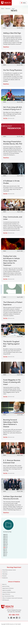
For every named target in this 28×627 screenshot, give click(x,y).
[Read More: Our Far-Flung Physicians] (13, 57)
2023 (4, 539)
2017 (4, 549)
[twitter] (8, 618)
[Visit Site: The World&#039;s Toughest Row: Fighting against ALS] (13, 329)
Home (2, 8)
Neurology (8, 8)
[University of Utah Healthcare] (14, 606)
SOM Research (5, 600)
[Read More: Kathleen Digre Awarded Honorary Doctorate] (13, 484)
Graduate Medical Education (8, 592)
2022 (4, 541)
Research (4, 575)
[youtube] (14, 618)
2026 (4, 534)
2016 (4, 550)
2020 (4, 544)
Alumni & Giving (5, 586)
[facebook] (11, 618)
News (13, 8)
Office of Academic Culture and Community (12, 598)
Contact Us (4, 572)
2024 (4, 537)
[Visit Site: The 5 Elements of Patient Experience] (13, 290)
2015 (4, 552)
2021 (4, 542)
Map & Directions (6, 594)
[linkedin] (17, 618)
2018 (4, 547)
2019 (4, 545)
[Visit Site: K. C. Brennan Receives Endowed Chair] (13, 448)
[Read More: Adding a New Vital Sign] (13, 20)
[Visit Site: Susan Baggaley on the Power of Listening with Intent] (13, 367)
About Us (4, 584)
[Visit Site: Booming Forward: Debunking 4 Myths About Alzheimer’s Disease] (13, 407)
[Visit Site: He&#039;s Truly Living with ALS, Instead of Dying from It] (13, 94)
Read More (6, 47)
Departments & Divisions (8, 588)
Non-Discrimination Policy (8, 596)
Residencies (5, 577)
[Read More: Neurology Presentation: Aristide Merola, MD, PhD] (13, 129)
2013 (4, 555)
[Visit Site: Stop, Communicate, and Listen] (13, 204)
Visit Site (5, 118)
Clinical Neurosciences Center (9, 570)
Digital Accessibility (6, 590)
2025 (4, 536)
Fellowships (4, 573)
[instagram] (19, 618)
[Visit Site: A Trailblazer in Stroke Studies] (13, 168)
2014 (4, 554)
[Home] (6, 2)
